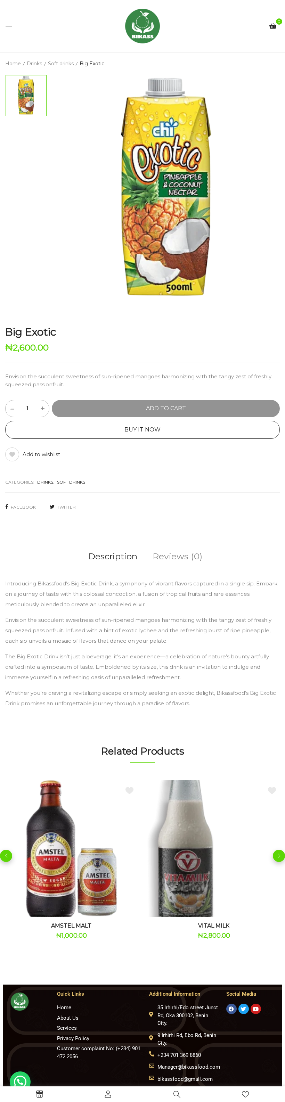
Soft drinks (61, 63)
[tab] (112, 557)
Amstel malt (71, 925)
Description (112, 556)
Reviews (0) (177, 556)
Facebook (23, 507)
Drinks (34, 63)
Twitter (66, 507)
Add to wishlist (41, 454)
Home (13, 63)
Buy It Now (142, 429)
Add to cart (166, 408)
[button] (272, 25)
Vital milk (213, 925)
